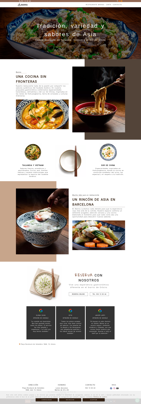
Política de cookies (100, 397)
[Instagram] (114, 388)
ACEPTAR (93, 399)
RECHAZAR (70, 399)
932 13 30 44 (90, 388)
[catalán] (121, 1)
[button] (78, 294)
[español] (119, 1)
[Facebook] (111, 388)
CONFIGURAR (47, 399)
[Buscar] (117, 1)
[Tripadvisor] (117, 388)
